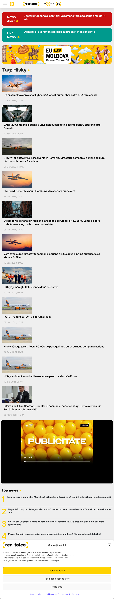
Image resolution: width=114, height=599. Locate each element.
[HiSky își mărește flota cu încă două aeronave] (56, 275)
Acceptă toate (57, 570)
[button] (109, 545)
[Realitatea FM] (46, 4)
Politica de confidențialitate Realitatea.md (63, 594)
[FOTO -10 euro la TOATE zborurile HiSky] (56, 305)
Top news (9, 490)
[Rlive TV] (57, 4)
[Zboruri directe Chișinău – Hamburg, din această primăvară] (56, 179)
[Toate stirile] (11, 4)
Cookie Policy (36, 594)
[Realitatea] (26, 4)
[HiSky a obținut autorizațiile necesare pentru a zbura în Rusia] (56, 365)
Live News (11, 35)
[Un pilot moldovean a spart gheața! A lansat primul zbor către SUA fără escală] (56, 83)
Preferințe (57, 586)
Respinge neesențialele (57, 578)
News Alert (11, 19)
